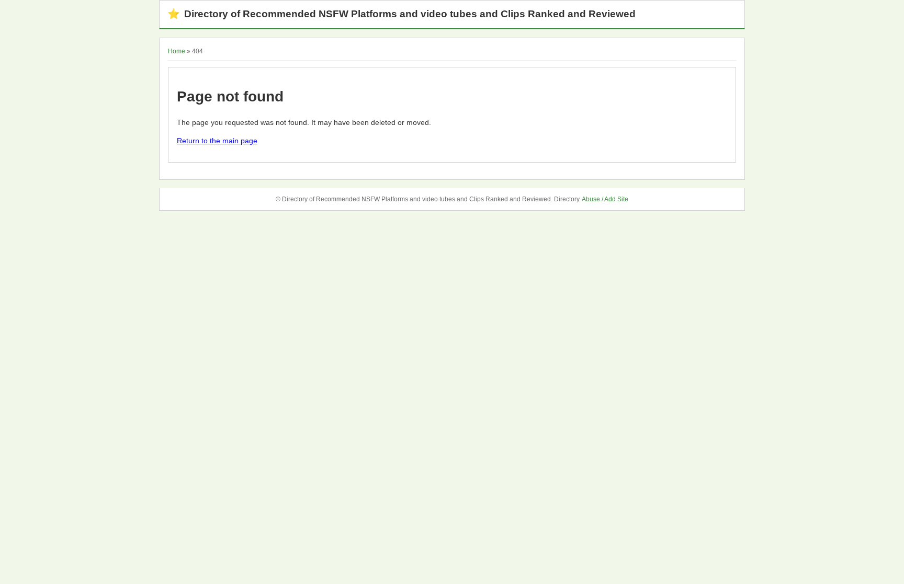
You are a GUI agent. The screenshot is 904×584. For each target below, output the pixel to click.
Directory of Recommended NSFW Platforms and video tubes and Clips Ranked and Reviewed (401, 13)
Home (176, 51)
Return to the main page (217, 140)
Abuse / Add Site (605, 199)
